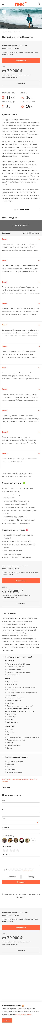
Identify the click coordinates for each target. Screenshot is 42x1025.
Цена (4, 66)
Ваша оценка (6, 862)
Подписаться (21, 61)
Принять (7, 1020)
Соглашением (27, 887)
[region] (21, 352)
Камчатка (16, 31)
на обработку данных (23, 1014)
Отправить (21, 898)
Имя (3, 816)
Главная (4, 31)
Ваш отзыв (5, 870)
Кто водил (5, 843)
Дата (3, 834)
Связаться (21, 83)
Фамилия (5, 826)
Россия (10, 31)
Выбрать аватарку (8, 852)
